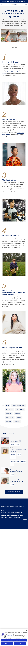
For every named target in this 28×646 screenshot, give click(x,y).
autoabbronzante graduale (18, 405)
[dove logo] (14, 4)
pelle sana (19, 417)
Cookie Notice (9, 635)
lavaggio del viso (20, 409)
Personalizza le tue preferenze (14, 640)
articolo (7, 405)
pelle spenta (8, 421)
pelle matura (8, 413)
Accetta (19, 643)
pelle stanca (17, 421)
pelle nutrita (17, 413)
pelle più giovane (9, 417)
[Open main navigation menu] (26, 5)
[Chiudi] (26, 630)
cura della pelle (9, 409)
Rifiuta (6, 643)
